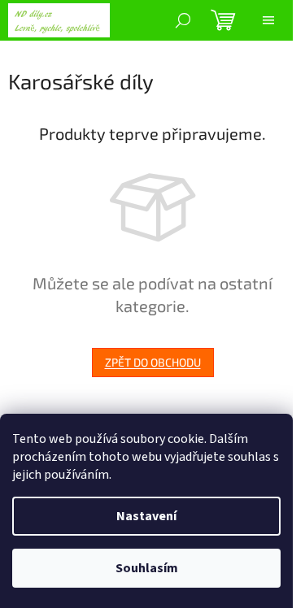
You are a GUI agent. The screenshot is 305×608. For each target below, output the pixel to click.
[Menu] (268, 20)
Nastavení (146, 516)
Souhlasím (146, 568)
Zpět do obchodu (153, 362)
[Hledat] (183, 20)
